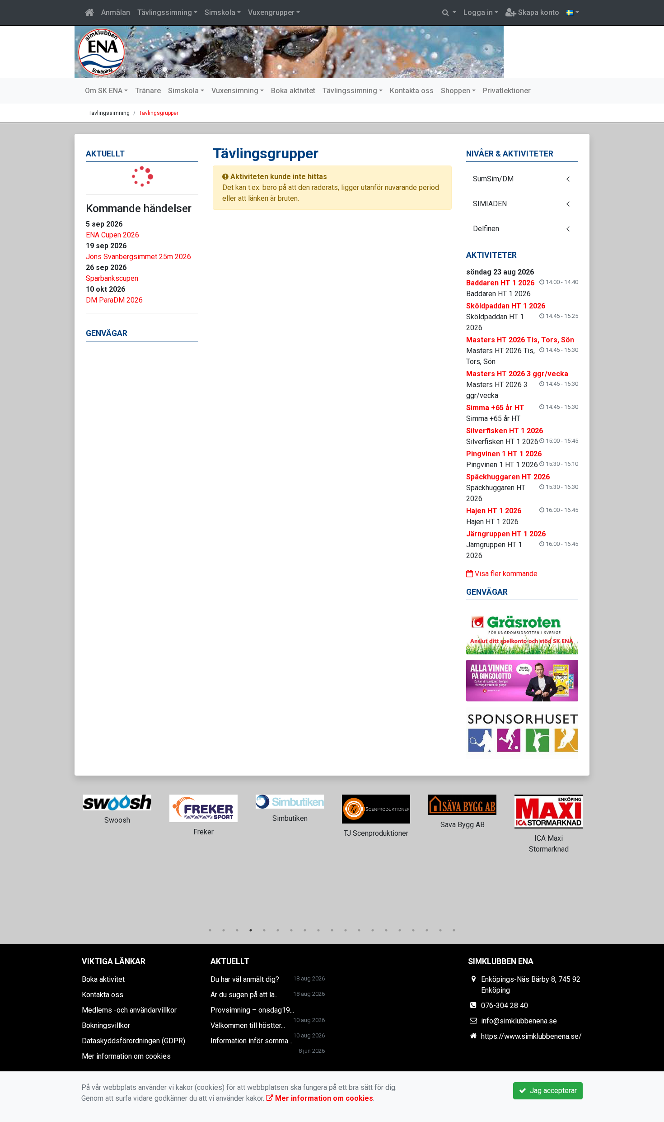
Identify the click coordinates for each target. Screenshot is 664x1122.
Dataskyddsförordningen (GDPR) (133, 1041)
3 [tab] (237, 930)
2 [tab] (223, 930)
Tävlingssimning (164, 12)
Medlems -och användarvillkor (129, 1010)
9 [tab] (318, 930)
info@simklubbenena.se (519, 1021)
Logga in (478, 12)
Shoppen (455, 90)
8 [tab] (304, 930)
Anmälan (115, 12)
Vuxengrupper (271, 12)
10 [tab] (332, 930)
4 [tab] (250, 930)
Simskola (220, 12)
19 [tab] (453, 930)
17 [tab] (426, 930)
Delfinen (486, 228)
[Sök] (449, 13)
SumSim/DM (493, 179)
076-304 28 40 (504, 1005)
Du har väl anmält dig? (244, 979)
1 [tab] (210, 930)
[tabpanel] (117, 807)
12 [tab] (359, 930)
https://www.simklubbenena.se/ (531, 1036)
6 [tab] (277, 930)
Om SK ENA (103, 90)
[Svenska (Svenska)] (573, 13)
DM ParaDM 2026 (114, 300)
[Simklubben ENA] (289, 52)
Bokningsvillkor (106, 1025)
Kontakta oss (412, 90)
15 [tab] (399, 930)
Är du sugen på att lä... (244, 994)
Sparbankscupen (112, 278)
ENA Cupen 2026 (112, 235)
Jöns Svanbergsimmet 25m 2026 (138, 256)
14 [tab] (386, 930)
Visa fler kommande (505, 573)
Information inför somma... (251, 1041)
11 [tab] (345, 930)
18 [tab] (440, 930)
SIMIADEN (490, 203)
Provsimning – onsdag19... (252, 1010)
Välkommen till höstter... (247, 1025)
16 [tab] (413, 930)
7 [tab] (291, 930)
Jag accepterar (551, 1090)
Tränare (148, 90)
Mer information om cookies (126, 1056)
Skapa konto (537, 12)
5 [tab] (264, 930)
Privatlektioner (507, 90)
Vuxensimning (234, 90)
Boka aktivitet (293, 90)
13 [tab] (372, 930)
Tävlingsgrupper (158, 113)
